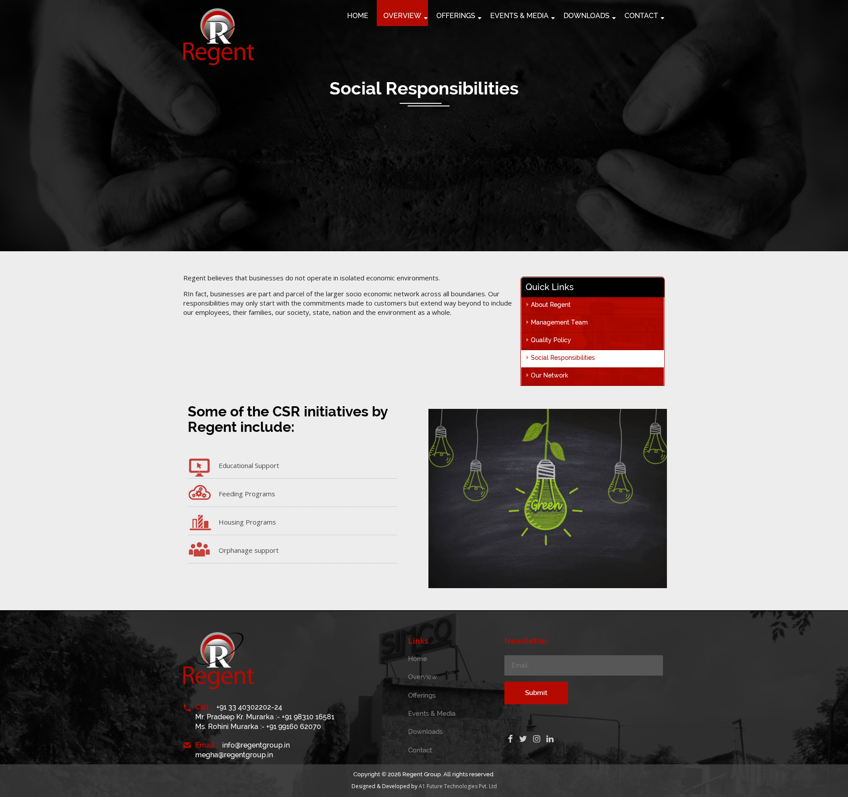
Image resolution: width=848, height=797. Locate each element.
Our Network (549, 375)
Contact (420, 750)
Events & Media (431, 714)
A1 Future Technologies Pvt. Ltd (458, 786)
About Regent (551, 304)
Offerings (421, 695)
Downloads (425, 732)
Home (417, 659)
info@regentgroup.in (256, 745)
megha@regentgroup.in (234, 755)
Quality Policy (551, 340)
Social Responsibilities (563, 357)
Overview (422, 677)
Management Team (559, 322)
